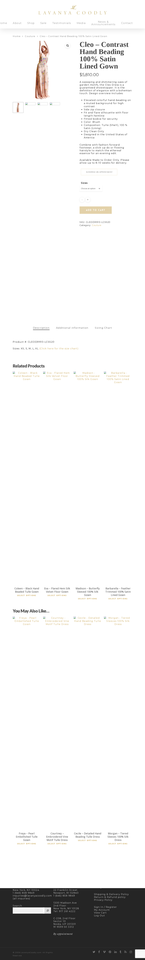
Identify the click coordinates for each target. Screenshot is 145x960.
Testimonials (61, 23)
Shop (31, 23)
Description (41, 327)
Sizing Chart (103, 327)
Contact (127, 23)
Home (17, 36)
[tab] (41, 327)
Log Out (99, 915)
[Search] (47, 910)
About (17, 23)
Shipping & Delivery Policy (111, 894)
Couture (30, 36)
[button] (67, 45)
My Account (102, 910)
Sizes (84, 183)
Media (81, 23)
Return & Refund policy (110, 897)
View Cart (100, 912)
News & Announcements (103, 23)
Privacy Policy (103, 900)
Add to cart (95, 210)
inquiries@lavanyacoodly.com (32, 895)
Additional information (72, 327)
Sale (43, 23)
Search (17, 905)
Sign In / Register (105, 907)
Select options (26, 595)
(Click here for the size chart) (59, 348)
